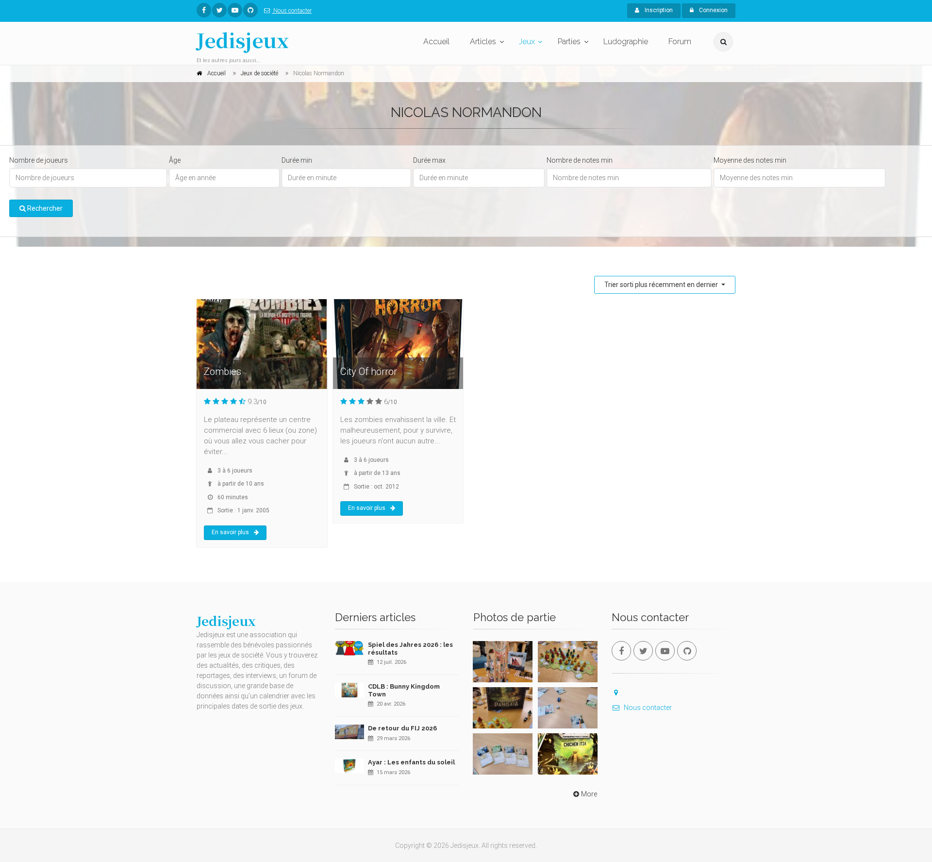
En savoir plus (230, 532)
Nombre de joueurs (38, 160)
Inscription (658, 10)
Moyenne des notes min (750, 160)
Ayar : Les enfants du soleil (411, 762)
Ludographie (625, 41)
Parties (569, 41)
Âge (175, 160)
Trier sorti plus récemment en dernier (661, 284)
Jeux (527, 41)
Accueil (436, 41)
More (589, 794)
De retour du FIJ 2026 (402, 728)
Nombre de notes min (580, 160)
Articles (483, 41)
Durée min (297, 160)
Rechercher (44, 208)
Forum (679, 41)
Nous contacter (292, 10)
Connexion (713, 10)
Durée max (429, 160)
